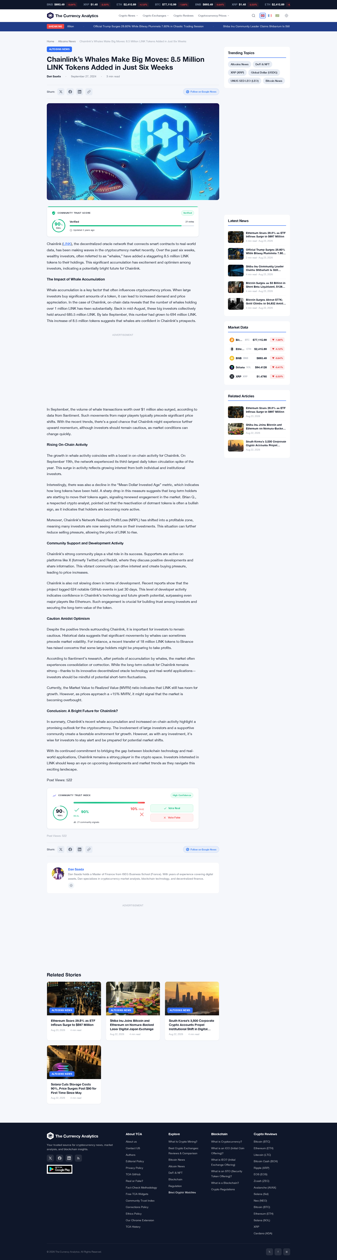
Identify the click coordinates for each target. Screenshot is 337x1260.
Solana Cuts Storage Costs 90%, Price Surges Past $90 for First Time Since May (73, 1088)
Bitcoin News (274, 80)
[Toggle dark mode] (286, 15)
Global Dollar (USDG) (264, 72)
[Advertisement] (123, 368)
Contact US (133, 1148)
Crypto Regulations (223, 1189)
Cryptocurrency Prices (212, 15)
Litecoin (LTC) (262, 1154)
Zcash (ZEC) (261, 1180)
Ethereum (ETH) (263, 1148)
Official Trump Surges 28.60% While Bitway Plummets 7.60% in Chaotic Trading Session (138, 26)
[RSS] (78, 1158)
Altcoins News (67, 41)
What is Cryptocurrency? (226, 1141)
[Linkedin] (79, 91)
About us (131, 1141)
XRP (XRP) (237, 72)
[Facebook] (70, 91)
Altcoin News (176, 1166)
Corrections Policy (137, 1207)
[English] (263, 15)
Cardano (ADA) (263, 1233)
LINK (67, 244)
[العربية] (277, 15)
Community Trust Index (140, 1200)
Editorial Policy (135, 1161)
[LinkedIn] (69, 1158)
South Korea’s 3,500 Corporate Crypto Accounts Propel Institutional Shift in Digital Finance (266, 447)
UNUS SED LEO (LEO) (245, 80)
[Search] (253, 15)
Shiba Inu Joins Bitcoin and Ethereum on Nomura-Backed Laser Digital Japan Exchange (132, 1025)
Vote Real (174, 808)
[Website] (71, 885)
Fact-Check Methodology (141, 1187)
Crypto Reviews (183, 15)
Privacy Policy (134, 1167)
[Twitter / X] (50, 1158)
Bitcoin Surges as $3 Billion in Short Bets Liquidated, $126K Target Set (265, 286)
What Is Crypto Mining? (182, 1141)
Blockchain (175, 1179)
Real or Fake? (134, 1180)
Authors (130, 1154)
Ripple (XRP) (261, 1167)
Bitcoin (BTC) (262, 1141)
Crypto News (127, 15)
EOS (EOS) (260, 1174)
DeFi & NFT (262, 64)
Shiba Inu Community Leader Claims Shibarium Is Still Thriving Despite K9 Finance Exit (266, 26)
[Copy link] (88, 91)
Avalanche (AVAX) (265, 1187)
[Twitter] (60, 91)
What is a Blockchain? (225, 1182)
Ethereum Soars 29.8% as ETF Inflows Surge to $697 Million (266, 234)
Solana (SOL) (262, 1220)
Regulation (175, 1186)
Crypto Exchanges (154, 15)
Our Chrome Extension (140, 1220)
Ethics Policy (134, 1213)
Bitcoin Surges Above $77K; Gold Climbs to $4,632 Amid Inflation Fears (264, 303)
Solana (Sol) (261, 1194)
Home (50, 41)
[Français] (270, 15)
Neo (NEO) (260, 1200)
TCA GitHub (133, 1174)
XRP (256, 1226)
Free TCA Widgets (137, 1194)
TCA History (133, 1226)
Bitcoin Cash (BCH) (266, 1161)
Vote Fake (174, 817)
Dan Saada (76, 869)
